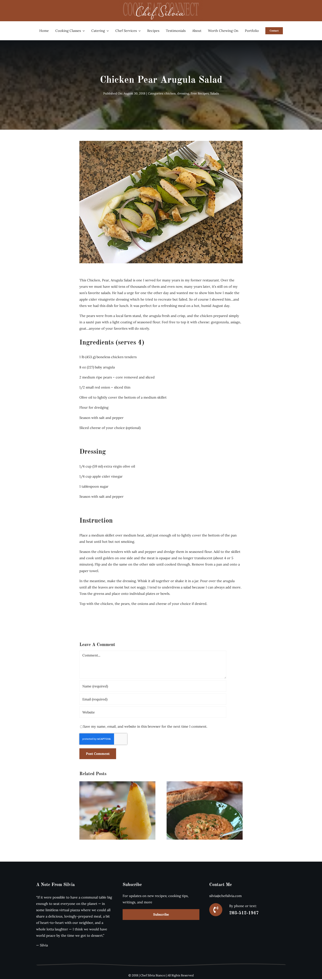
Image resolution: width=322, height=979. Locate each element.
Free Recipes (200, 93)
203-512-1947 (244, 913)
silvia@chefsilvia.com (225, 896)
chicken (170, 93)
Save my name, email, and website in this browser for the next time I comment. (145, 726)
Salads (214, 93)
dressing (183, 93)
